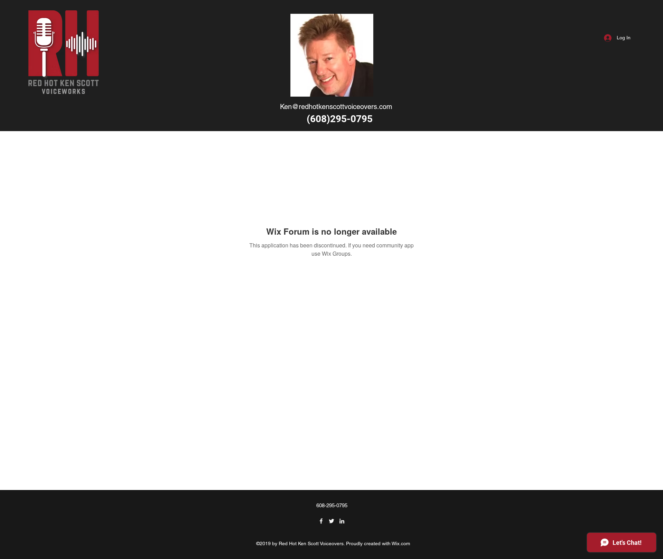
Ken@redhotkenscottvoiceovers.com (336, 106)
